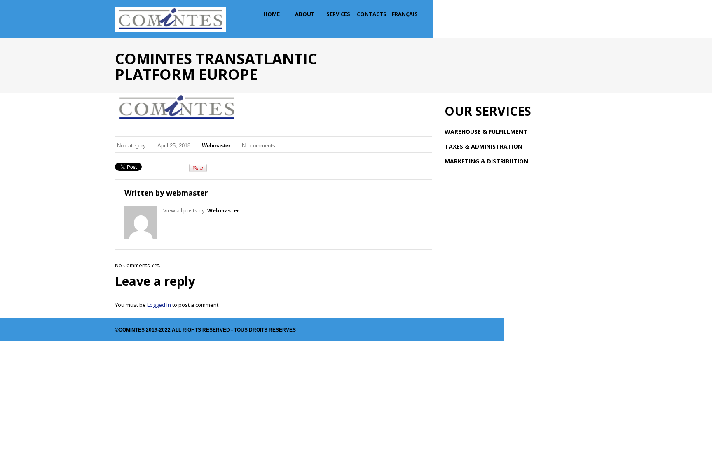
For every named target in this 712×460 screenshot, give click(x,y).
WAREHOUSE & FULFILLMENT (486, 131)
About (305, 14)
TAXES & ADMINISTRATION (483, 146)
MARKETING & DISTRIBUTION (486, 161)
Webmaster (216, 145)
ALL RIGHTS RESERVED (201, 330)
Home (271, 14)
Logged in (159, 304)
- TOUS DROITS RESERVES (263, 330)
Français (405, 14)
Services (338, 14)
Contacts (371, 14)
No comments (258, 145)
